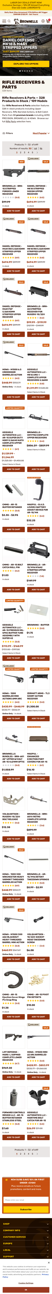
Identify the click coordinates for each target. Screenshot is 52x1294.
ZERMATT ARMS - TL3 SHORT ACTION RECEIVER (38, 696)
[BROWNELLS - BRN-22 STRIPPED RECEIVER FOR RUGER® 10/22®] (38, 291)
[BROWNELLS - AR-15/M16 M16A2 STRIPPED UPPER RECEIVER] (38, 550)
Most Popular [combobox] (40, 133)
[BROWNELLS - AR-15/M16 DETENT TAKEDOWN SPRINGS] (38, 859)
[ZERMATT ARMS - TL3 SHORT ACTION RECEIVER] (38, 678)
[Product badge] (34, 158)
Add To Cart (13, 211)
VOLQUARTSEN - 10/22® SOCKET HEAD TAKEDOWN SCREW (36, 938)
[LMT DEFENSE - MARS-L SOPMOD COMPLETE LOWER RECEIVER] (13, 1037)
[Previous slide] (3, 50)
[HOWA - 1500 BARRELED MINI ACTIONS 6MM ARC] (13, 678)
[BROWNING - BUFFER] (38, 610)
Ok (26, 1290)
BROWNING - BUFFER (38, 625)
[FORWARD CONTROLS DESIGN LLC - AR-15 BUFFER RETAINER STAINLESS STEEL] (13, 1097)
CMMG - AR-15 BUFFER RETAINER (12, 505)
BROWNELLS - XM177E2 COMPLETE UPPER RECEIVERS (37, 435)
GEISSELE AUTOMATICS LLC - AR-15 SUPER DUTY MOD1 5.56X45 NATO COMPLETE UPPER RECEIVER (13, 439)
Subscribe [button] (26, 1209)
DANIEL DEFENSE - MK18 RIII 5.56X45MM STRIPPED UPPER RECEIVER (38, 250)
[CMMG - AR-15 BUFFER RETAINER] (13, 489)
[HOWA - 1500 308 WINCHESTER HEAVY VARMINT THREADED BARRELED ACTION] (13, 859)
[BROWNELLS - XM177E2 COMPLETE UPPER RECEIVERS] (38, 417)
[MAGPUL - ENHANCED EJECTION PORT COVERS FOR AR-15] (38, 739)
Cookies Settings (26, 1283)
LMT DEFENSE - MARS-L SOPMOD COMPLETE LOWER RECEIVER (12, 1056)
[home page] (26, 22)
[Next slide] (48, 50)
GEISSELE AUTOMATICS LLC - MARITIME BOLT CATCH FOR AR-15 (37, 1116)
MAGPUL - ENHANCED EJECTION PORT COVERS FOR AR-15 (37, 757)
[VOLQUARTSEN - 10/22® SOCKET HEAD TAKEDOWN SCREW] (38, 919)
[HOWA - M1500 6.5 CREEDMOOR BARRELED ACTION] (13, 354)
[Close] (49, 1263)
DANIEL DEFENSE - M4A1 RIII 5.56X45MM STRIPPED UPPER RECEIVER (13, 250)
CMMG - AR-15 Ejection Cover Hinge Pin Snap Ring (13, 997)
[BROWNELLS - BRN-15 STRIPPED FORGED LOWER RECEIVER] (13, 171)
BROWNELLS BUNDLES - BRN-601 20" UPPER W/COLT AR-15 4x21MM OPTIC (13, 757)
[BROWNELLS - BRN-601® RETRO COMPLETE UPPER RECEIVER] (38, 799)
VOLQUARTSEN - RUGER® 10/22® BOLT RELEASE (11, 817)
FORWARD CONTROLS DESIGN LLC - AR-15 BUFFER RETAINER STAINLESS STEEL (13, 1116)
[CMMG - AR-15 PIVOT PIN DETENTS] (38, 979)
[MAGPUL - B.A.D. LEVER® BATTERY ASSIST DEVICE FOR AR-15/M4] (38, 489)
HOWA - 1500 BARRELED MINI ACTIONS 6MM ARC (12, 696)
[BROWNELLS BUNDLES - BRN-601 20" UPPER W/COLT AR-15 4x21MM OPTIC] (13, 739)
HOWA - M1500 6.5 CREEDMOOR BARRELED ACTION (12, 372)
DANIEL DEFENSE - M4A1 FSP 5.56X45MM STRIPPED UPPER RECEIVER (12, 311)
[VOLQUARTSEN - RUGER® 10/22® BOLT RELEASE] (13, 799)
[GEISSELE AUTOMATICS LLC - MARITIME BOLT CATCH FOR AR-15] (38, 1097)
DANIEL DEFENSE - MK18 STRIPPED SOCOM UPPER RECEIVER (37, 190)
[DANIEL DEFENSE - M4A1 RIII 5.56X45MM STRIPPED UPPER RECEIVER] (13, 231)
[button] (4, 21)
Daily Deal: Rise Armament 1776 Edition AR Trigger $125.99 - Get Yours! (26, 13)
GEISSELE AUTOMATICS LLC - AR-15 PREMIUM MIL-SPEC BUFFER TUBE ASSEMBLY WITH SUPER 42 (13, 631)
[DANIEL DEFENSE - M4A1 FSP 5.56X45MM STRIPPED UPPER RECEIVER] (13, 291)
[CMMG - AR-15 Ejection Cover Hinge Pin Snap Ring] (13, 979)
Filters (9, 133)
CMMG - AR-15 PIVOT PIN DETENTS (38, 995)
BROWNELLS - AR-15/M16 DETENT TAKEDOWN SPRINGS (38, 877)
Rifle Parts (11, 121)
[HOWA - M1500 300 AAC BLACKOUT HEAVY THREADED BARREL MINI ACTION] (13, 919)
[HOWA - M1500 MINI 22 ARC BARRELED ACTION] (38, 1037)
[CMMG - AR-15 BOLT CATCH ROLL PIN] (13, 550)
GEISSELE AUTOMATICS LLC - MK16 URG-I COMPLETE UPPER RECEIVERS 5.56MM (37, 374)
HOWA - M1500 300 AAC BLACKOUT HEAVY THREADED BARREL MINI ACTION (13, 938)
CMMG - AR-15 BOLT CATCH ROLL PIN (12, 566)
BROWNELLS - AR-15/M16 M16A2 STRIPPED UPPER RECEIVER (36, 568)
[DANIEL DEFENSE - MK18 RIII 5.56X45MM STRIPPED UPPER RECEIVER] (38, 231)
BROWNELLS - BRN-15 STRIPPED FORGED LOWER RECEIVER (12, 190)
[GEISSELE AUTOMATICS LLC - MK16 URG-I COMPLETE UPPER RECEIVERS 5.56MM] (38, 354)
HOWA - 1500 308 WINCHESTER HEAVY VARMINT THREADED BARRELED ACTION (13, 878)
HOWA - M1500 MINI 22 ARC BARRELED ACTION (37, 1055)
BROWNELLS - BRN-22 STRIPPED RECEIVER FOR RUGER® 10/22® (37, 310)
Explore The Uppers (26, 64)
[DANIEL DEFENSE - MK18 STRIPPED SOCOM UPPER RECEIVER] (38, 171)
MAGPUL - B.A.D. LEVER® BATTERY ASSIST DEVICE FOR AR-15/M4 (37, 508)
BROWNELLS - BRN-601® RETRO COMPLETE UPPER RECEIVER (37, 818)
